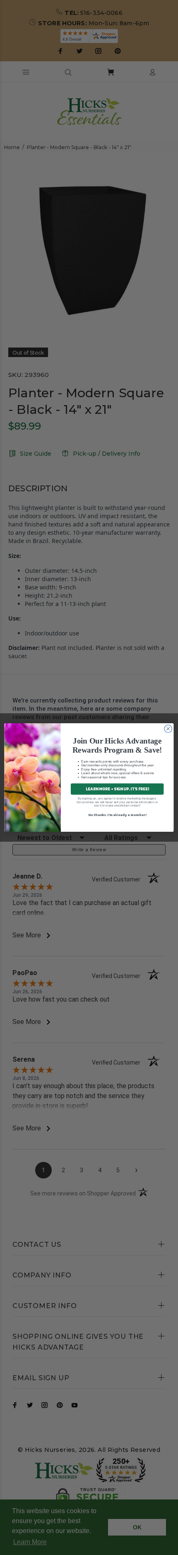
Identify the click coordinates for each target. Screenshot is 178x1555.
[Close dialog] (168, 728)
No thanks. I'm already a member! (117, 814)
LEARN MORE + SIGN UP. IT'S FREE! (117, 789)
